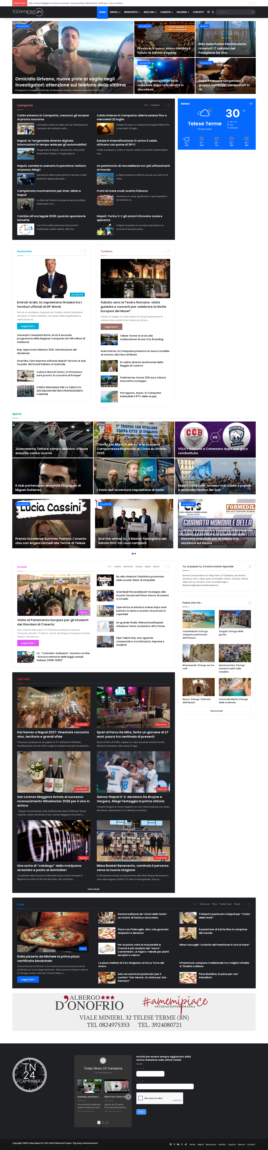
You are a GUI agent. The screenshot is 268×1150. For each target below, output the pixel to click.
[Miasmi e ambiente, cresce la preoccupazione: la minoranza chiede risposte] (225, 39)
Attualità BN (206, 26)
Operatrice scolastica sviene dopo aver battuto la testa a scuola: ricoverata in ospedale (141, 610)
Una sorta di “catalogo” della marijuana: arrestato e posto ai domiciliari (49, 867)
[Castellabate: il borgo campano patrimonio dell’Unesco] (199, 619)
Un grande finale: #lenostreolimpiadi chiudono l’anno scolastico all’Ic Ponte (140, 624)
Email (140, 1081)
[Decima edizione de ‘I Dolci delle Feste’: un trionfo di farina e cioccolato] (106, 918)
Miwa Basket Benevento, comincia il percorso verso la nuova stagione (133, 867)
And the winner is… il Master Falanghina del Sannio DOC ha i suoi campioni (132, 540)
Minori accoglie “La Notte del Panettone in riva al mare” (214, 945)
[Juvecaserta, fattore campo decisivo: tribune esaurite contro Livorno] (52, 440)
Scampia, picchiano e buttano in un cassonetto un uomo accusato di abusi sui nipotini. (89, 1096)
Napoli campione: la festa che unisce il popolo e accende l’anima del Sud (214, 487)
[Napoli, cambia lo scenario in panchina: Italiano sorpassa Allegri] (25, 179)
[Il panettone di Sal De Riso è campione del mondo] (188, 933)
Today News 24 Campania (103, 1068)
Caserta (165, 12)
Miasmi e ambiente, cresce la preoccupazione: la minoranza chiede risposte (223, 48)
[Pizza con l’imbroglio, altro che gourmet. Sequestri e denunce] (106, 933)
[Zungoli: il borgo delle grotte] (235, 619)
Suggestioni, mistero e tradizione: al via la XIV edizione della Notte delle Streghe (225, 85)
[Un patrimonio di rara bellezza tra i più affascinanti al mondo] (105, 179)
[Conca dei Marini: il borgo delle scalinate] (235, 687)
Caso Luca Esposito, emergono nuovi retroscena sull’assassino (162, 87)
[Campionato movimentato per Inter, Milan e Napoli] (25, 204)
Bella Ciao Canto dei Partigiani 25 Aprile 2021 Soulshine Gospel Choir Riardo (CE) (117, 1096)
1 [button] (133, 554)
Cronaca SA (144, 63)
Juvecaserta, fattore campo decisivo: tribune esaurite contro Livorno (51, 451)
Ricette (237, 904)
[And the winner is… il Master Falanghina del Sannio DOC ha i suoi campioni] (134, 523)
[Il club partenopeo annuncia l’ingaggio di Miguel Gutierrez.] (52, 476)
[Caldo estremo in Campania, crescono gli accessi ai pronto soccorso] (25, 129)
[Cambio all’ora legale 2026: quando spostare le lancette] (25, 229)
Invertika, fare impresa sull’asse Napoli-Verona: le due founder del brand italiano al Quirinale (51, 362)
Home (102, 12)
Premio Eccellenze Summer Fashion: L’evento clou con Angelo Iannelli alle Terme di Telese (50, 540)
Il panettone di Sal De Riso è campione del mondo (223, 931)
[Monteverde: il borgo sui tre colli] (199, 653)
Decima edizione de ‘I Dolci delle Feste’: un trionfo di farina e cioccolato (142, 915)
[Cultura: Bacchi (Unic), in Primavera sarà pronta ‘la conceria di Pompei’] (25, 376)
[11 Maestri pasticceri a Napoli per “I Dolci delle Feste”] (188, 918)
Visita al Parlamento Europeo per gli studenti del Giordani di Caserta (52, 622)
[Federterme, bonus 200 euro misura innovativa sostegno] (109, 381)
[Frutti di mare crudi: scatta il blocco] (105, 200)
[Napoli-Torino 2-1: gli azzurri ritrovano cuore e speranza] (105, 229)
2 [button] (135, 553)
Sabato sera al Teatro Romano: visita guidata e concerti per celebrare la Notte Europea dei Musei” (133, 306)
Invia (141, 1111)
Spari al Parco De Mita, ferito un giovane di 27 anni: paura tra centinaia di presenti (132, 734)
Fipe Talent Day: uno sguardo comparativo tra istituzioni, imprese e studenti (140, 641)
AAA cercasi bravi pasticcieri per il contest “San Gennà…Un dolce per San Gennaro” (142, 977)
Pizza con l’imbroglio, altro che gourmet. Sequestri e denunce (143, 931)
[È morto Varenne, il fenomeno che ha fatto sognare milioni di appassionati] (73, 57)
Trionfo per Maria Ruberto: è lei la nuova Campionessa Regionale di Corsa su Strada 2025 (131, 448)
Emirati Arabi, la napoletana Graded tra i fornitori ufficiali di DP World (49, 304)
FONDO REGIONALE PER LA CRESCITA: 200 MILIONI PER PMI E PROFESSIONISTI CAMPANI (59, 391)
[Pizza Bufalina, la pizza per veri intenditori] (188, 978)
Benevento (131, 12)
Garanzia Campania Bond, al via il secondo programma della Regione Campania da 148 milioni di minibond (51, 338)
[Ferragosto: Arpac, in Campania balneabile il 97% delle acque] (109, 396)
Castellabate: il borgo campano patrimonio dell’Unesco (195, 634)
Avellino (149, 12)
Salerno (182, 12)
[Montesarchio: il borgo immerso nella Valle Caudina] (235, 653)
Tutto (146, 105)
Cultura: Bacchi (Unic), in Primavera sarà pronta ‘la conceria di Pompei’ (59, 373)
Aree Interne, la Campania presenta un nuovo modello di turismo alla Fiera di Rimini (135, 352)
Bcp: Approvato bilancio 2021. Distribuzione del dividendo (47, 351)
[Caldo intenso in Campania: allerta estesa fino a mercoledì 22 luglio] (105, 129)
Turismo (106, 251)
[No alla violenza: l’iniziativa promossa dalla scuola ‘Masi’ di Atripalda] (105, 580)
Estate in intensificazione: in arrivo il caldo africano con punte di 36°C (127, 142)
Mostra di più (216, 711)
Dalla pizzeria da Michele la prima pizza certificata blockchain (48, 958)
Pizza (214, 904)
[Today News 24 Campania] (27, 12)
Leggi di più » (28, 326)
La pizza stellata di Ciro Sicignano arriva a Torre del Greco (131, 964)
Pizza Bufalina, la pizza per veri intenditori (218, 975)
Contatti (198, 12)
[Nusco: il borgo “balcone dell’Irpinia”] (199, 687)
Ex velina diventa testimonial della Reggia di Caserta (141, 363)
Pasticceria (205, 904)
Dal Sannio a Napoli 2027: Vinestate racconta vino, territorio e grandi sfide (53, 734)
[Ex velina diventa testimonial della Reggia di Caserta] (109, 366)
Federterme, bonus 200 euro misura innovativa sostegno (143, 379)
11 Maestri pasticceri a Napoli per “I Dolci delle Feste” (224, 915)
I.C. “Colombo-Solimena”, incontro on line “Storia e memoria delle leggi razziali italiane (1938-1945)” (63, 656)
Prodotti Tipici (226, 904)
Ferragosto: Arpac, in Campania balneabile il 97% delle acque (140, 394)
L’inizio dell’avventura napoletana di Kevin (130, 490)
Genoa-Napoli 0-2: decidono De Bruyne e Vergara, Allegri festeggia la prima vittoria (130, 799)
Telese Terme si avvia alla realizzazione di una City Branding (141, 337)
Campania (155, 105)
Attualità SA (22, 26)
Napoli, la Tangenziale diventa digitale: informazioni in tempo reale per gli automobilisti (52, 142)
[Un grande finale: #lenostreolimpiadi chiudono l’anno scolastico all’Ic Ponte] (105, 626)
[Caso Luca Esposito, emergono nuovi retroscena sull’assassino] (164, 76)
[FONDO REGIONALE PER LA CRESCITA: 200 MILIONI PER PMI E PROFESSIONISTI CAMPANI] (25, 391)
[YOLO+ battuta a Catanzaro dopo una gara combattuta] (215, 440)
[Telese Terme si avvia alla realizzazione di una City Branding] (109, 339)
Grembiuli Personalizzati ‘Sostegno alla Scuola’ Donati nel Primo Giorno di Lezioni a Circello (142, 595)
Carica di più (93, 889)
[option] (134, 57)
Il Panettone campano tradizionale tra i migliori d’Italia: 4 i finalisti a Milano (214, 964)
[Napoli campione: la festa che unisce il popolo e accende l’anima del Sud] (215, 476)
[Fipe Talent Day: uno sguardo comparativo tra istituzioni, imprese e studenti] (105, 641)
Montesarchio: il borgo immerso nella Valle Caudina (232, 668)
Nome (140, 1068)
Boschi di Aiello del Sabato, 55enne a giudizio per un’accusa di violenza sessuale (163, 48)
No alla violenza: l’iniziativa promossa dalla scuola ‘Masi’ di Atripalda (140, 578)
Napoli (114, 12)
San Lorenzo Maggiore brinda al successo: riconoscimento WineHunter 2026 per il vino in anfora (53, 801)
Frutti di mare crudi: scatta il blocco (122, 191)
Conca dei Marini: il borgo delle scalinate (233, 701)
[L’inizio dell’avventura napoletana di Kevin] (134, 476)
